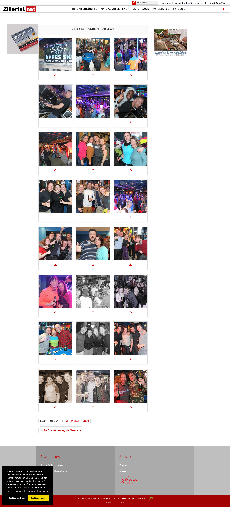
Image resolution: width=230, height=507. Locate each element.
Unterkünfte (86, 9)
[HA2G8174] (55, 101)
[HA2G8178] (93, 54)
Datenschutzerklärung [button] (24, 491)
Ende (86, 420)
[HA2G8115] (55, 386)
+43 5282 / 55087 (216, 2)
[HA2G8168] (130, 101)
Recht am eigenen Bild (124, 498)
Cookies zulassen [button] (38, 498)
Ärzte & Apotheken (52, 465)
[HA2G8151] (130, 149)
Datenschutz (105, 498)
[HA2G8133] (130, 243)
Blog (181, 9)
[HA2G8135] (93, 243)
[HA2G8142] (130, 196)
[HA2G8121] (55, 338)
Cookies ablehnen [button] (17, 498)
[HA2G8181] (55, 54)
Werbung (141, 498)
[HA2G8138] (55, 243)
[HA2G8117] (130, 338)
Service (163, 9)
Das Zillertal (116, 9)
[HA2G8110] (130, 386)
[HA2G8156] (93, 149)
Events (123, 465)
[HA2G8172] (93, 101)
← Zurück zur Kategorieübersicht (60, 430)
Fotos (122, 471)
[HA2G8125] (130, 291)
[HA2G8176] (130, 54)
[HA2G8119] (93, 338)
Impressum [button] (42, 491)
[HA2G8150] (55, 196)
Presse (177, 2)
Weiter (75, 420)
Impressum (92, 498)
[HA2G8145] (93, 196)
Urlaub (143, 9)
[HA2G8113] (93, 386)
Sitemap (80, 498)
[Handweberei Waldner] (170, 43)
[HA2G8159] (55, 149)
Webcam (46, 477)
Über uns (166, 2)
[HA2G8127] (93, 291)
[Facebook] (223, 9)
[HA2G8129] (55, 291)
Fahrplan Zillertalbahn (54, 471)
